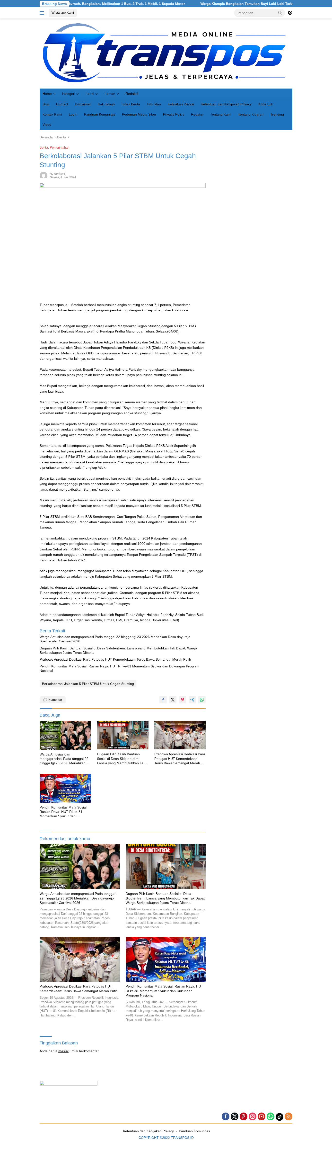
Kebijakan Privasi (181, 104)
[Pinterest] (243, 1117)
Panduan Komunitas (99, 114)
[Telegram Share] (192, 699)
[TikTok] (279, 1117)
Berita (44, 147)
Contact (62, 104)
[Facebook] (225, 1117)
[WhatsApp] (270, 1117)
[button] (280, 13)
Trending (277, 114)
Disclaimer (83, 104)
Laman (110, 94)
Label (90, 94)
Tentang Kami (220, 114)
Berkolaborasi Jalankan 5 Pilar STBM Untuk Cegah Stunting (88, 684)
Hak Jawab (106, 104)
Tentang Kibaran (250, 114)
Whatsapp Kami (63, 12)
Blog (46, 104)
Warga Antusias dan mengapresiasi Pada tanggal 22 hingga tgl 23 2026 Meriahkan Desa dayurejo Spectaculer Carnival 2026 (115, 639)
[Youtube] (261, 1117)
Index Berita (131, 104)
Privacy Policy (173, 114)
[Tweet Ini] (172, 699)
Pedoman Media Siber (139, 114)
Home (47, 94)
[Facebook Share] (163, 699)
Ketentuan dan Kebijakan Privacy (226, 104)
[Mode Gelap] (290, 13)
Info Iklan (154, 104)
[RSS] (288, 1117)
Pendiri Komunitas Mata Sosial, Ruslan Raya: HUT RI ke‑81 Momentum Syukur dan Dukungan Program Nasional (119, 668)
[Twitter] (234, 1117)
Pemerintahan (59, 147)
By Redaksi (57, 174)
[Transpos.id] (166, 53)
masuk (63, 1051)
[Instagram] (252, 1117)
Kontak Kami (52, 114)
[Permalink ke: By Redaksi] (43, 175)
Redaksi (132, 94)
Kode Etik (265, 104)
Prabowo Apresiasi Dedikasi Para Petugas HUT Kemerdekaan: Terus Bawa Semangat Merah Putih (115, 659)
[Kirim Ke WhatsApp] (202, 699)
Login (73, 114)
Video (47, 124)
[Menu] (43, 13)
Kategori (68, 94)
